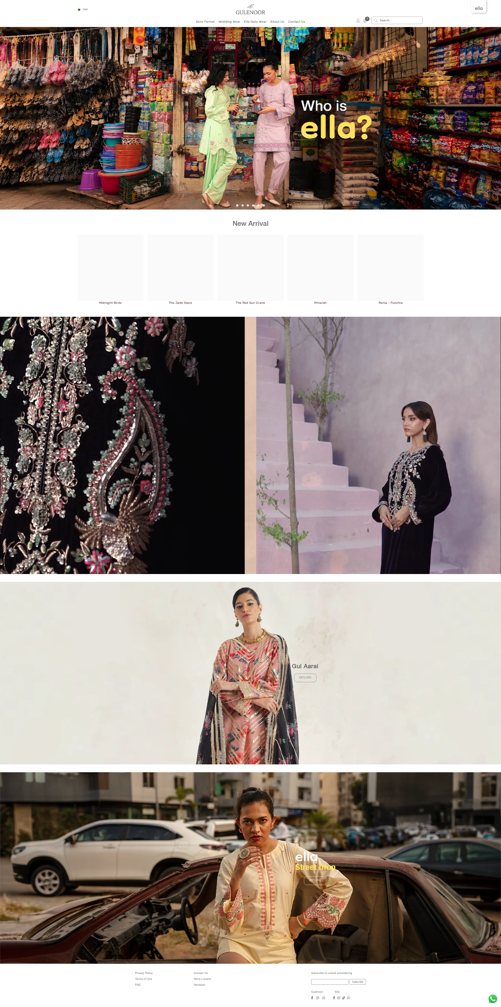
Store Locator (202, 978)
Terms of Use (143, 978)
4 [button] (253, 205)
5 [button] (258, 205)
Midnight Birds (110, 303)
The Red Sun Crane (250, 303)
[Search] (397, 20)
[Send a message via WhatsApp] (493, 999)
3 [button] (248, 205)
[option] (250, 118)
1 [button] (237, 205)
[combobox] (400, 20)
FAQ (138, 984)
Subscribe (357, 981)
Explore (304, 135)
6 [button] (264, 205)
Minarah (320, 303)
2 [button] (242, 205)
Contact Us (201, 973)
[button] (53, 118)
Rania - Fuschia (391, 303)
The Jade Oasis (180, 303)
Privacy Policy (144, 973)
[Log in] (358, 21)
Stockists (199, 984)
